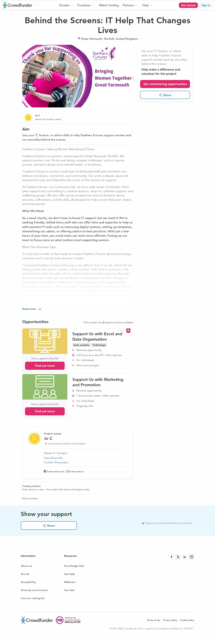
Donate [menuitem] (64, 5)
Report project (30, 498)
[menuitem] (86, 5)
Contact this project (56, 462)
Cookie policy (187, 620)
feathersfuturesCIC (55, 471)
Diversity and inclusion (34, 590)
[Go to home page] (17, 5)
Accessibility (28, 582)
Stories (25, 574)
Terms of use (153, 620)
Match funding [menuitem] (109, 5)
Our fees (69, 590)
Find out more (45, 366)
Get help (69, 574)
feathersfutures (76, 471)
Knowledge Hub (74, 565)
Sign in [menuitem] (206, 5)
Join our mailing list (33, 598)
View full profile (53, 457)
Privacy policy (170, 620)
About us (26, 565)
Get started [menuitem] (188, 5)
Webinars (69, 582)
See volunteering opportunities (165, 84)
